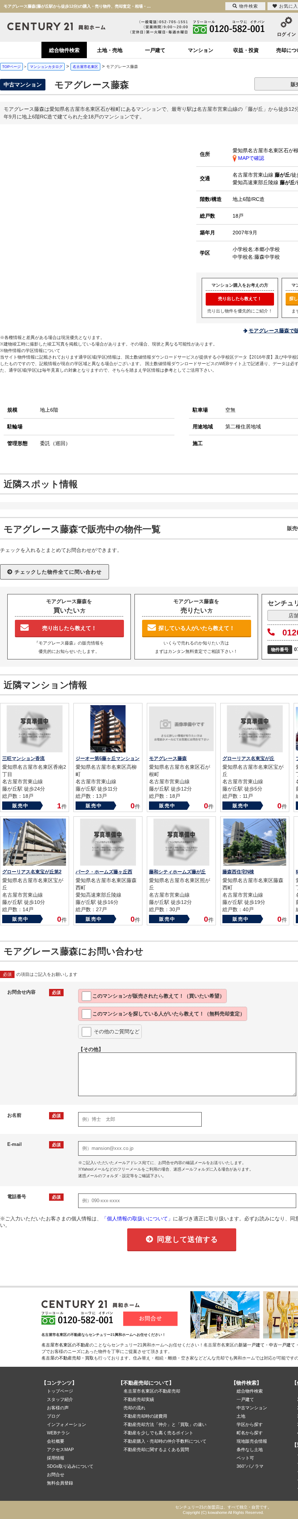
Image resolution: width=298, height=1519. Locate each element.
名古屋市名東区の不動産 (65, 1345)
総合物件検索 (64, 50)
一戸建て (155, 50)
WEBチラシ (58, 1432)
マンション (200, 50)
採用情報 (55, 1458)
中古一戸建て (282, 1345)
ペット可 (245, 1458)
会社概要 (55, 1441)
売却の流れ (134, 1407)
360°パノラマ (250, 1466)
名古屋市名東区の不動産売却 (152, 1391)
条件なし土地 (250, 1449)
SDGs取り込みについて (70, 1466)
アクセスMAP (60, 1449)
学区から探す (250, 1424)
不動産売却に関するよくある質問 (156, 1449)
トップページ (60, 1391)
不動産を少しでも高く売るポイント (158, 1432)
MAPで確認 (250, 158)
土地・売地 (109, 50)
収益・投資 (246, 50)
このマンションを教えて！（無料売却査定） (168, 1014)
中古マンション (252, 1407)
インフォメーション (66, 1424)
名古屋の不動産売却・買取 (67, 1358)
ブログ (53, 1416)
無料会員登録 (60, 1483)
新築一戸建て (251, 1345)
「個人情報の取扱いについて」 (137, 1218)
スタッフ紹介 (60, 1399)
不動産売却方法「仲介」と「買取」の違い (165, 1424)
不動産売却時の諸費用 (145, 1416)
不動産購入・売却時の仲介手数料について (165, 1441)
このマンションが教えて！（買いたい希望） (158, 996)
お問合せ (55, 1474)
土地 (241, 1416)
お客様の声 (58, 1407)
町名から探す (250, 1432)
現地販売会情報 (252, 1441)
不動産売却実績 (139, 1399)
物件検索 (248, 6)
